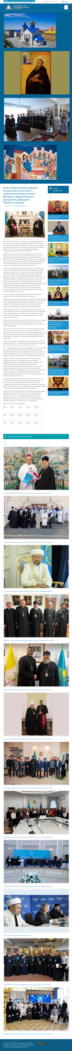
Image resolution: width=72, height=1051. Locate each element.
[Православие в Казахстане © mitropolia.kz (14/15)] (31, 425)
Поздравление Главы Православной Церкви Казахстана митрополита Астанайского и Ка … (58, 260)
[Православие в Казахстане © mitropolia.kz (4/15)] (31, 409)
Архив (66, 1)
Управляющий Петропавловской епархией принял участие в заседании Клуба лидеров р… (28, 542)
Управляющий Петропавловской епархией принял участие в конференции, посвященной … (29, 1034)
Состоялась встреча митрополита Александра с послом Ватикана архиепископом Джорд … (28, 739)
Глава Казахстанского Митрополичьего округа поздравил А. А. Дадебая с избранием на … (58, 238)
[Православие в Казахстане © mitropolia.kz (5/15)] (39, 409)
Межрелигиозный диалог (20, 206)
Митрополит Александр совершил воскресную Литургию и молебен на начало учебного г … (58, 282)
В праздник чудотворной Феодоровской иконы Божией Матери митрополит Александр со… (57, 349)
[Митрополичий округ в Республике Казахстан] (17, 7)
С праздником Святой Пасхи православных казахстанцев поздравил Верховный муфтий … (29, 591)
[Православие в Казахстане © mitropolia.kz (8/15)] (23, 417)
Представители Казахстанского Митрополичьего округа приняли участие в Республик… (28, 984)
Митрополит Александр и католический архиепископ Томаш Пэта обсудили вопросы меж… (29, 640)
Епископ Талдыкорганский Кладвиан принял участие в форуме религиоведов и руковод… (28, 886)
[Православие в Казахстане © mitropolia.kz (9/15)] (31, 417)
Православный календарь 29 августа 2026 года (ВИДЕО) (58, 393)
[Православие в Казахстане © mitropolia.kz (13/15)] (23, 425)
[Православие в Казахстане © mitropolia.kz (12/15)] (15, 425)
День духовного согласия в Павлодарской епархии (17, 935)
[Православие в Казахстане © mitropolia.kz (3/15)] (23, 409)
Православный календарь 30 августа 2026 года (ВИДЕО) (58, 303)
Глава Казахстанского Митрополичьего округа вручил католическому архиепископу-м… (28, 493)
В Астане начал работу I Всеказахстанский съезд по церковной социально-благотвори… (56, 325)
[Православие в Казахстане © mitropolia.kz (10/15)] (39, 417)
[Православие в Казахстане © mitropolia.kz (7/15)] (15, 417)
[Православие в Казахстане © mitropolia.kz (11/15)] (7, 425)
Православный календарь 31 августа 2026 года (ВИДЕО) (58, 216)
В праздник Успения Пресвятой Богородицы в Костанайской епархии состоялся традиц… (57, 372)
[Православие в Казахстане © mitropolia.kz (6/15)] (7, 417)
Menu (62, 7)
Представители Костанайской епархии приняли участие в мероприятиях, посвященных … (28, 837)
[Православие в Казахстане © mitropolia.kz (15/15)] (39, 425)
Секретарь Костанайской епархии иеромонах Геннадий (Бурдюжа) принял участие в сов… (28, 788)
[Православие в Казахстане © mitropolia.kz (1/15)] (7, 409)
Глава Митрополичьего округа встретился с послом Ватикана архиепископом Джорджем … (28, 689)
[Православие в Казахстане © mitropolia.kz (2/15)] (15, 409)
